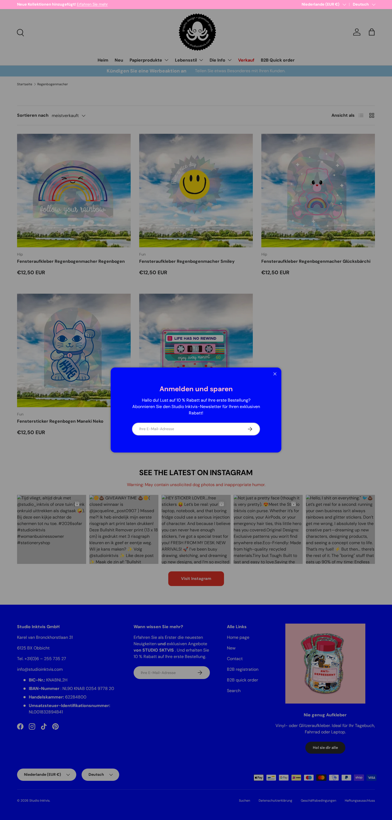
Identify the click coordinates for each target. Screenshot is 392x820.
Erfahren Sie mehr (92, 4)
